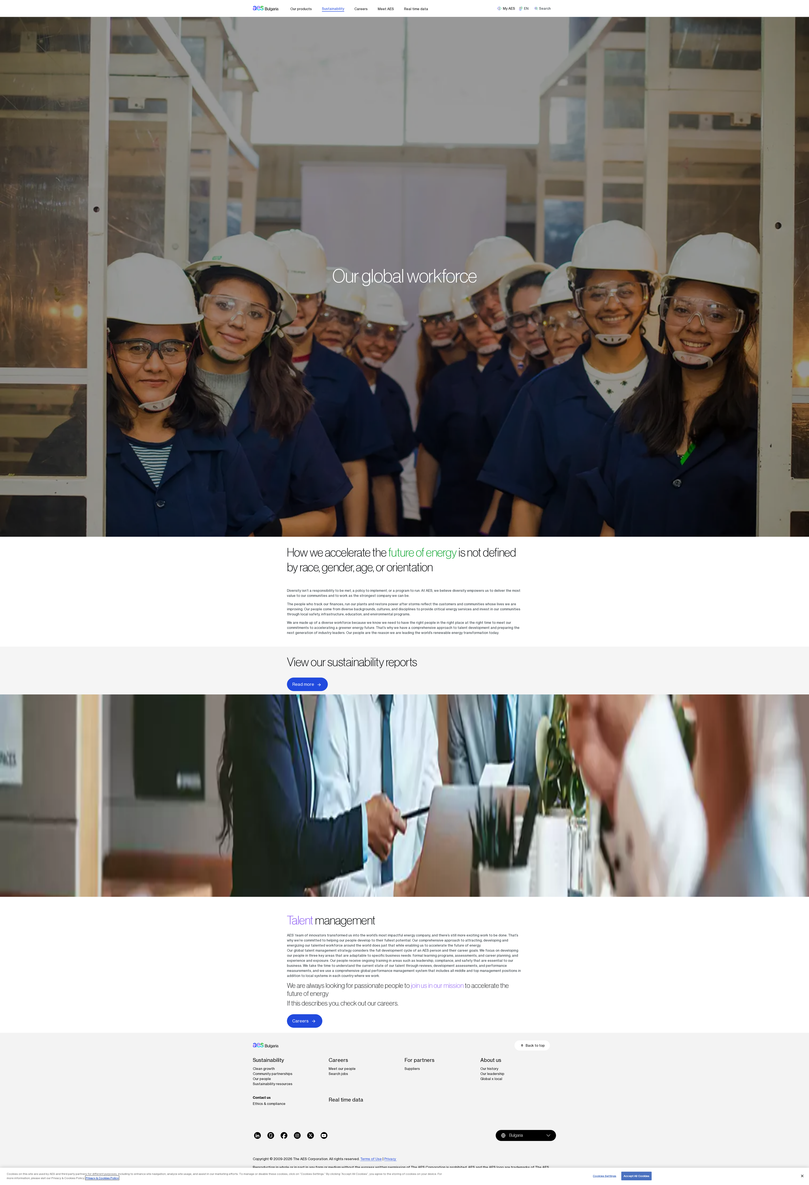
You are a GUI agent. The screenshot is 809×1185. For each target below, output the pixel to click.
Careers (361, 9)
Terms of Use (371, 1159)
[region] (404, 1176)
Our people (262, 1079)
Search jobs (338, 1074)
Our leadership (492, 1074)
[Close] (802, 1176)
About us (490, 1060)
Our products (301, 9)
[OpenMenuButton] (507, 8)
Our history (489, 1069)
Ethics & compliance (269, 1104)
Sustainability (333, 9)
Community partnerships (272, 1074)
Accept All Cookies (636, 1176)
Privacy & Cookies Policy (102, 1178)
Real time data (416, 9)
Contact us (262, 1097)
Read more (303, 684)
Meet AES (386, 9)
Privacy (390, 1159)
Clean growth (264, 1069)
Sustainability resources (272, 1084)
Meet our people (342, 1069)
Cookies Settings (604, 1176)
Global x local (491, 1079)
